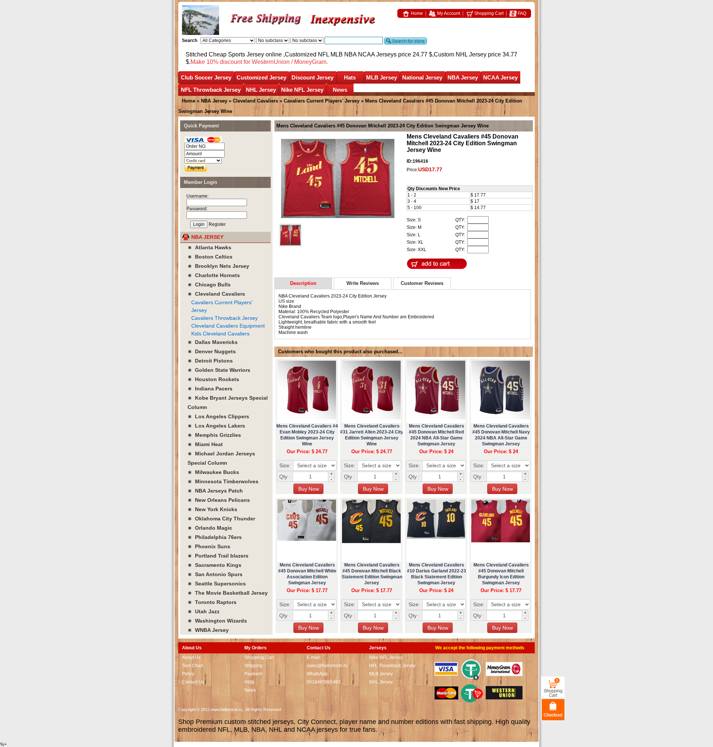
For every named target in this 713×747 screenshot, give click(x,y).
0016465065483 (324, 682)
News (340, 90)
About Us (191, 657)
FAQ (521, 13)
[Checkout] (553, 709)
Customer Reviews (422, 283)
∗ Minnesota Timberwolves (223, 481)
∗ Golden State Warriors (219, 370)
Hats (350, 77)
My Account (448, 13)
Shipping (253, 665)
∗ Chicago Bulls (209, 285)
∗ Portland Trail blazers (218, 556)
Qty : (284, 477)
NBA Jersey (462, 77)
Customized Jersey (261, 77)
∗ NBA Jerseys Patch (215, 491)
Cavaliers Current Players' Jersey (321, 101)
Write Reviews (362, 283)
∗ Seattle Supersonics (217, 584)
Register (217, 224)
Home (416, 13)
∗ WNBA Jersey (208, 630)
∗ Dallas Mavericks (213, 342)
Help (249, 682)
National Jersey (422, 77)
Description (303, 283)
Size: (285, 465)
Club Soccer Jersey (206, 77)
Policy (188, 673)
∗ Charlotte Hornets (214, 275)
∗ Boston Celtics (210, 257)
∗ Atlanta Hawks (209, 247)
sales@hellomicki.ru (327, 665)
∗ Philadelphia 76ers (215, 537)
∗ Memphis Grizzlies (214, 435)
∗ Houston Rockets (213, 379)
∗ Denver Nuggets (212, 351)
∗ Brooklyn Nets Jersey (218, 266)
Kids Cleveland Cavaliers (220, 334)
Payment (253, 673)
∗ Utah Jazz (203, 611)
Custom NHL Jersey (460, 54)
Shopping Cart (488, 13)
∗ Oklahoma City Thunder (221, 519)
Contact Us (193, 682)
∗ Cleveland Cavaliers (216, 294)
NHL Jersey (261, 90)
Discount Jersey (312, 77)
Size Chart (192, 665)
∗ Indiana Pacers (210, 389)
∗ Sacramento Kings (214, 565)
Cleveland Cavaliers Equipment (228, 326)
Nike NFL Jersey (302, 90)
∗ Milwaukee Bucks (213, 472)
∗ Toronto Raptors (212, 602)
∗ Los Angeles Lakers (216, 426)
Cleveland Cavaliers (255, 101)
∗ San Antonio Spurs (215, 574)
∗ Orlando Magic (210, 528)
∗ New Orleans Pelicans (219, 500)
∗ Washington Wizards (217, 621)
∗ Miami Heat (205, 444)
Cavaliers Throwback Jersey (224, 318)
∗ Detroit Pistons (210, 361)
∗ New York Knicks (212, 509)
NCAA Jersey (500, 77)
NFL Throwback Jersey (211, 90)
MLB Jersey (381, 77)
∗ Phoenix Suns (209, 546)
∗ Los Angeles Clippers (218, 416)
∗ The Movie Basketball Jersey (228, 593)
